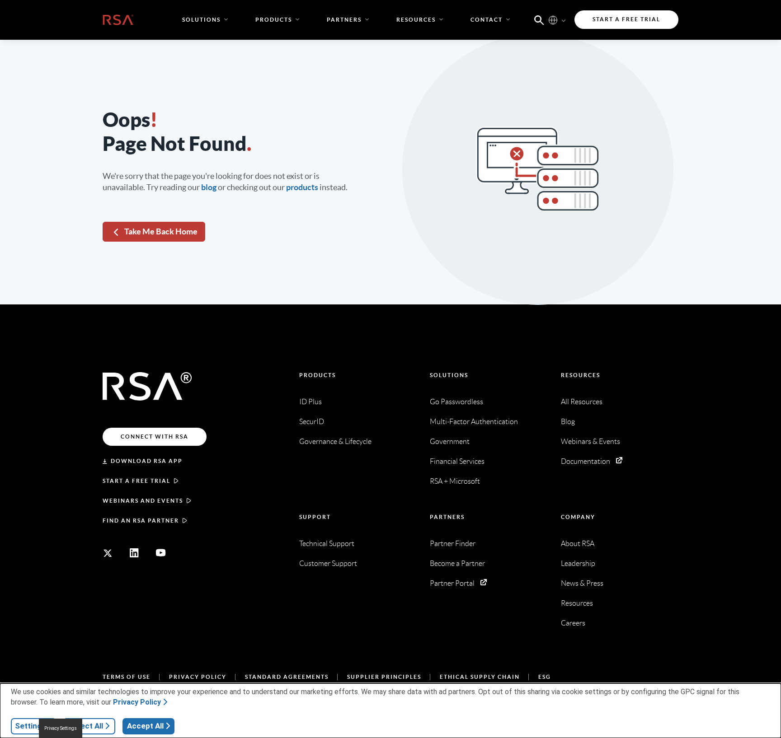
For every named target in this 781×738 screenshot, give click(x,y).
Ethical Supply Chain (480, 677)
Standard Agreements (287, 677)
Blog (568, 421)
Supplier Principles (384, 677)
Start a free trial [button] (626, 19)
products (302, 187)
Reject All (86, 725)
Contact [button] (486, 20)
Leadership (578, 563)
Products (317, 375)
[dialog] (390, 710)
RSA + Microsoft (455, 481)
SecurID (311, 421)
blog (208, 187)
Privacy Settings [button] (60, 728)
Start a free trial (136, 481)
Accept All (145, 725)
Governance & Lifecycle (335, 441)
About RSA (577, 543)
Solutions (449, 375)
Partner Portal (452, 583)
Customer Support (328, 563)
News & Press (582, 583)
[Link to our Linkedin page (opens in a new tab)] (134, 553)
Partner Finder (452, 543)
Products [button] (273, 20)
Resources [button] (416, 20)
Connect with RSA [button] (154, 436)
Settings (30, 725)
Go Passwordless (456, 402)
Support (315, 517)
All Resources (581, 402)
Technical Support (326, 543)
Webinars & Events (590, 441)
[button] (539, 19)
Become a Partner (457, 563)
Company (578, 517)
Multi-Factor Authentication (474, 421)
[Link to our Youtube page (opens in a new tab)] (161, 553)
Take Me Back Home (161, 231)
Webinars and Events (143, 501)
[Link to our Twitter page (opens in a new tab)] (108, 553)
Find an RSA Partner (141, 520)
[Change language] (553, 19)
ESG (544, 677)
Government (450, 441)
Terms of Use (127, 677)
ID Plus (310, 402)
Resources (580, 375)
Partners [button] (344, 20)
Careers (573, 623)
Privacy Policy (197, 677)
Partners (447, 517)
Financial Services (457, 461)
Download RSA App (147, 461)
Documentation (585, 461)
